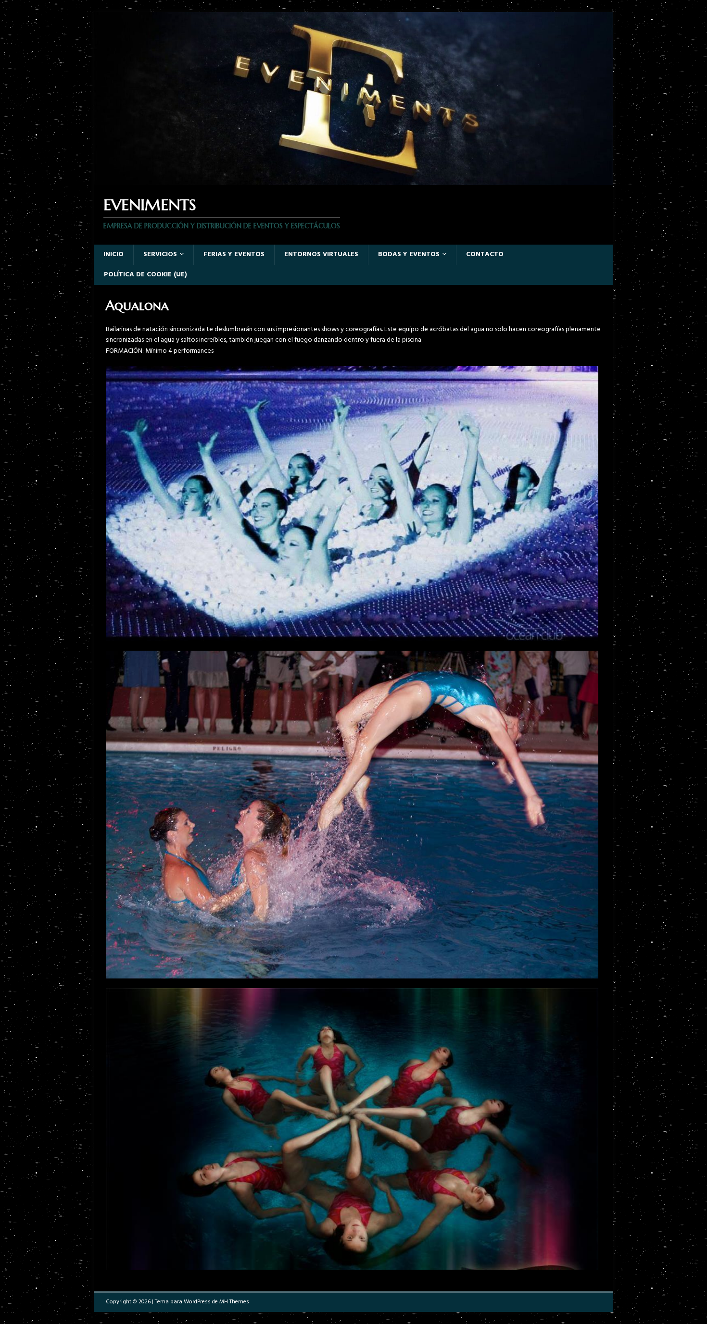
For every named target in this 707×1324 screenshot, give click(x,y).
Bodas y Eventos (409, 254)
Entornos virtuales (321, 254)
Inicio (113, 254)
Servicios (160, 254)
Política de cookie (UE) (145, 274)
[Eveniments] (353, 179)
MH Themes (234, 1302)
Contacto (485, 254)
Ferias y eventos (234, 254)
